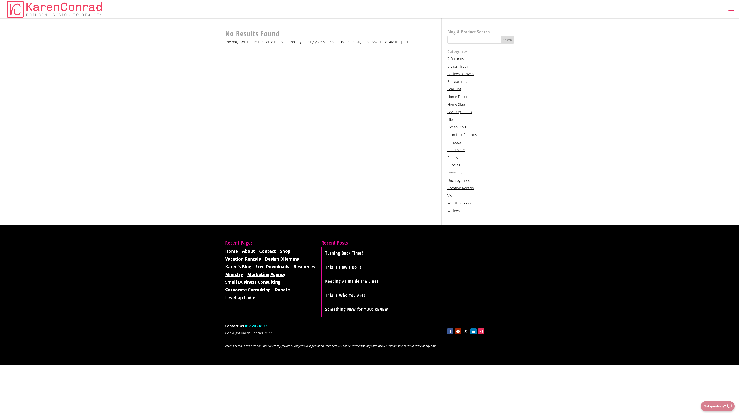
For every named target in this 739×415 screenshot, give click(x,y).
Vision (452, 195)
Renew (452, 157)
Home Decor (457, 96)
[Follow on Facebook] (450, 331)
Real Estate (456, 150)
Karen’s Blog (238, 266)
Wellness (454, 210)
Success (453, 165)
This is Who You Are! (345, 295)
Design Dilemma (282, 259)
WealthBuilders (459, 203)
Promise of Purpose (463, 134)
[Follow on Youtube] (458, 331)
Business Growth (460, 73)
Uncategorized (458, 180)
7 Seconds (455, 58)
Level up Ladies (241, 297)
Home (231, 251)
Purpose (454, 142)
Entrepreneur (458, 81)
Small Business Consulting (252, 282)
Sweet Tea (455, 172)
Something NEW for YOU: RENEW (356, 309)
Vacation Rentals (460, 188)
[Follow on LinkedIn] (473, 331)
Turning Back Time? (344, 253)
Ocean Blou (456, 127)
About (248, 251)
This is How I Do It (343, 267)
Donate (282, 289)
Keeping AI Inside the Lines (352, 281)
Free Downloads (272, 266)
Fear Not (454, 89)
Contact (267, 251)
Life (450, 119)
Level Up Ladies (459, 112)
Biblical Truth (457, 66)
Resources (304, 266)
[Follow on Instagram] (481, 331)
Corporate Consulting (247, 289)
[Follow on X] (466, 331)
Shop (285, 251)
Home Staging (458, 104)
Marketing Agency (266, 274)
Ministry (234, 274)
